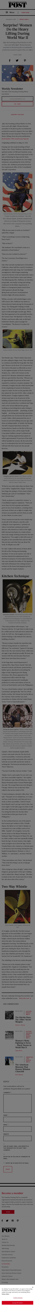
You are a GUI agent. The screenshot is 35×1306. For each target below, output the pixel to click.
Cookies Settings (18, 1297)
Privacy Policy (5, 1294)
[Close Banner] (32, 1287)
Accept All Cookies (17, 1303)
